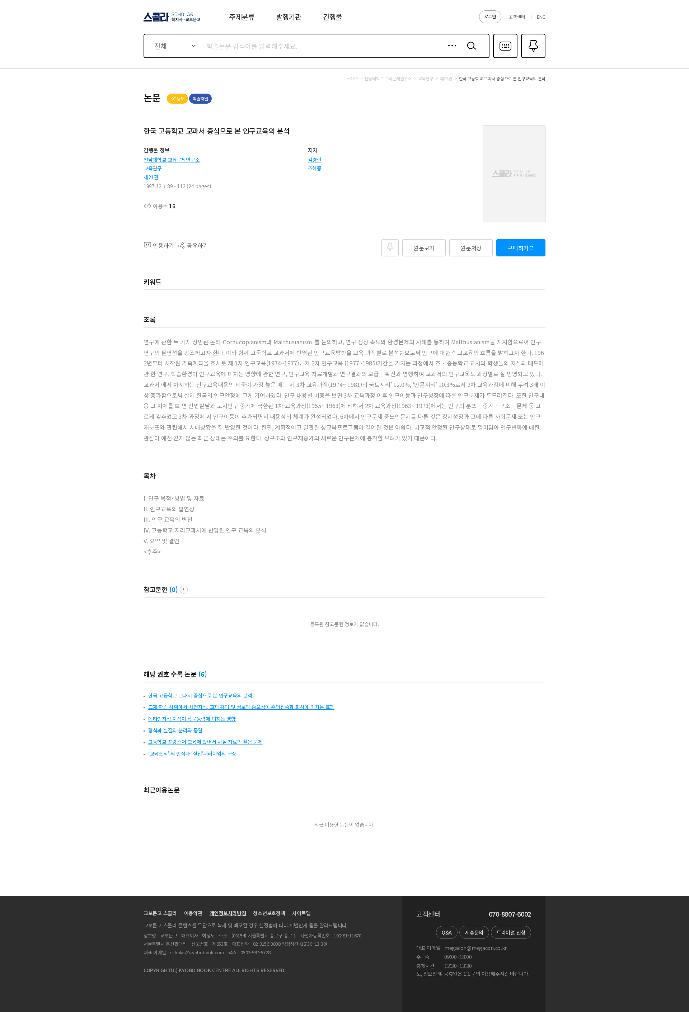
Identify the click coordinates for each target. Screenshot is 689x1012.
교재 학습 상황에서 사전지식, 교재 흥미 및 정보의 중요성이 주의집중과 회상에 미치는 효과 (241, 706)
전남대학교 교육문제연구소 (172, 159)
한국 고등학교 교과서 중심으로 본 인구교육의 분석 (200, 695)
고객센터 (516, 16)
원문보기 (424, 247)
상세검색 (450, 51)
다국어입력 (505, 57)
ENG (541, 16)
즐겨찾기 (532, 57)
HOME (352, 78)
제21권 (151, 177)
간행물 (332, 16)
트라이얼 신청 (511, 932)
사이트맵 (301, 913)
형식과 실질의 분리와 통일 (175, 730)
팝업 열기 (184, 590)
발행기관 (288, 16)
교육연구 (153, 168)
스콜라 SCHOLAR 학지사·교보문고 (171, 21)
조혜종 (315, 168)
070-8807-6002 (510, 914)
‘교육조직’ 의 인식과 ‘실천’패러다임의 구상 (192, 753)
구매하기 (518, 247)
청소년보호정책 (269, 913)
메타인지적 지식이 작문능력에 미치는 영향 (192, 718)
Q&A (447, 932)
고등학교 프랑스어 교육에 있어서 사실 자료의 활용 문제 (205, 741)
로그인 (490, 16)
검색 (470, 51)
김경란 (315, 159)
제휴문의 (474, 932)
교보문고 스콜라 (160, 913)
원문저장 (471, 247)
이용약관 (193, 913)
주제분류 (241, 16)
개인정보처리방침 (228, 913)
